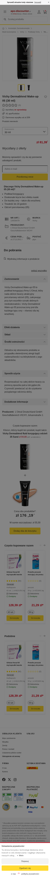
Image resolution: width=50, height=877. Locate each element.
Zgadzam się (25, 868)
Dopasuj (25, 861)
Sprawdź (37, 2)
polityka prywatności (30, 874)
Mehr (21, 855)
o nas (13, 874)
